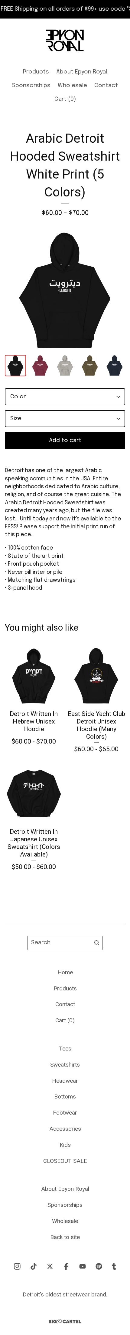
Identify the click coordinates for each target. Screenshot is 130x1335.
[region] (65, 9)
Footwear (65, 1112)
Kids (65, 1144)
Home (65, 972)
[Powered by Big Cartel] (65, 1321)
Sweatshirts (65, 1064)
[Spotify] (99, 1266)
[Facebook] (66, 1266)
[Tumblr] (114, 1266)
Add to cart (65, 441)
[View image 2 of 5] (40, 365)
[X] (50, 1266)
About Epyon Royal (81, 72)
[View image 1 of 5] (15, 365)
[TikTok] (33, 1266)
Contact (106, 86)
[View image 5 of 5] (114, 365)
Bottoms (65, 1096)
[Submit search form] (96, 942)
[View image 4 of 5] (89, 365)
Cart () (65, 99)
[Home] (65, 40)
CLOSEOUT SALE (65, 1160)
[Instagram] (17, 1266)
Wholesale (72, 86)
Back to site (65, 1237)
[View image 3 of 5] (65, 365)
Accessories (65, 1128)
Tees (65, 1048)
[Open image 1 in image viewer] (65, 290)
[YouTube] (82, 1266)
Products (36, 72)
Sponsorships (31, 86)
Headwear (65, 1080)
